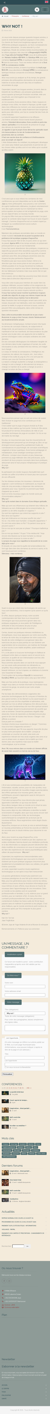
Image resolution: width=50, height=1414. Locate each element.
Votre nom (9, 983)
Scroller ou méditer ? (18, 1126)
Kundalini (23, 1144)
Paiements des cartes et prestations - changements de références (23, 1234)
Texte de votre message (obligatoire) (19, 1016)
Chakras (5, 1144)
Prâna (38, 1144)
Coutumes (16, 1153)
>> (31, 1088)
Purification (35, 1150)
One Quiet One (15, 1180)
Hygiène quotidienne (9, 1147)
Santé (4, 1398)
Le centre (5, 1388)
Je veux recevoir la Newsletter (19, 1067)
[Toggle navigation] (45, 9)
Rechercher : (7, 1246)
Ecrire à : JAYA (10, 1305)
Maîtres (24, 1153)
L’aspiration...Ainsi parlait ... (20, 1108)
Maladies (20, 1147)
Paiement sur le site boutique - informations (19, 1225)
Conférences (25, 16)
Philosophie (15, 16)
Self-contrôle (15, 1117)
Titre (6, 1054)
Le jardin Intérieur (17, 1092)
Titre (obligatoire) (11, 1010)
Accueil (6, 16)
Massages (17, 1150)
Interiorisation (7, 1150)
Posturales (26, 1150)
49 (28, 1088)
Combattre (14, 1199)
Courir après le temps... (19, 1100)
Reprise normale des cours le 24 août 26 (17, 1218)
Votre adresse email (13, 991)
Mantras (30, 1144)
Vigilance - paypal (8, 1229)
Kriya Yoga (14, 1144)
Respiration (6, 1153)
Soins (35, 1147)
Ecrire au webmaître (12, 1307)
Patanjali (31, 1153)
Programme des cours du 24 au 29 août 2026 (19, 1222)
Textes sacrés (41, 1153)
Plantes (28, 1147)
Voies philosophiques (9, 1156)
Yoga (4, 1392)
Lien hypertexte (11, 1061)
